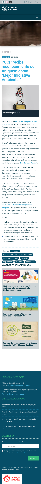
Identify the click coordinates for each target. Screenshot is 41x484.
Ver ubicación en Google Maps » (13, 394)
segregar (19, 262)
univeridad (30, 262)
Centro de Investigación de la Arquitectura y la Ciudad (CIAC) (19, 420)
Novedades (6, 52)
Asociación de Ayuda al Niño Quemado (17, 254)
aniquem (15, 251)
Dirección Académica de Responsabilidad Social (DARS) (19, 413)
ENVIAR (33, 458)
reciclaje (25, 258)
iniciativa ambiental (10, 258)
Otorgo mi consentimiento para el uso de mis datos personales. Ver (20, 452)
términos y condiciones (21, 453)
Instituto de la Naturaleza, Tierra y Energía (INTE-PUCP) (20, 406)
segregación (7, 262)
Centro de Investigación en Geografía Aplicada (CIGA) (19, 427)
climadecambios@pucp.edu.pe (18, 385)
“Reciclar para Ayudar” (28, 163)
